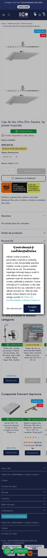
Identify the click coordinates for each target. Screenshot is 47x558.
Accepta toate (32, 308)
